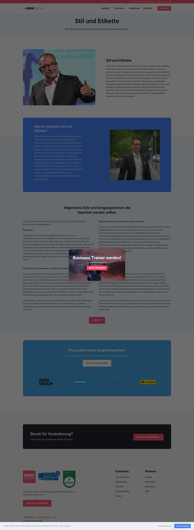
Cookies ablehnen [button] (165, 526)
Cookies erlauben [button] (182, 526)
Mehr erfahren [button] (65, 526)
